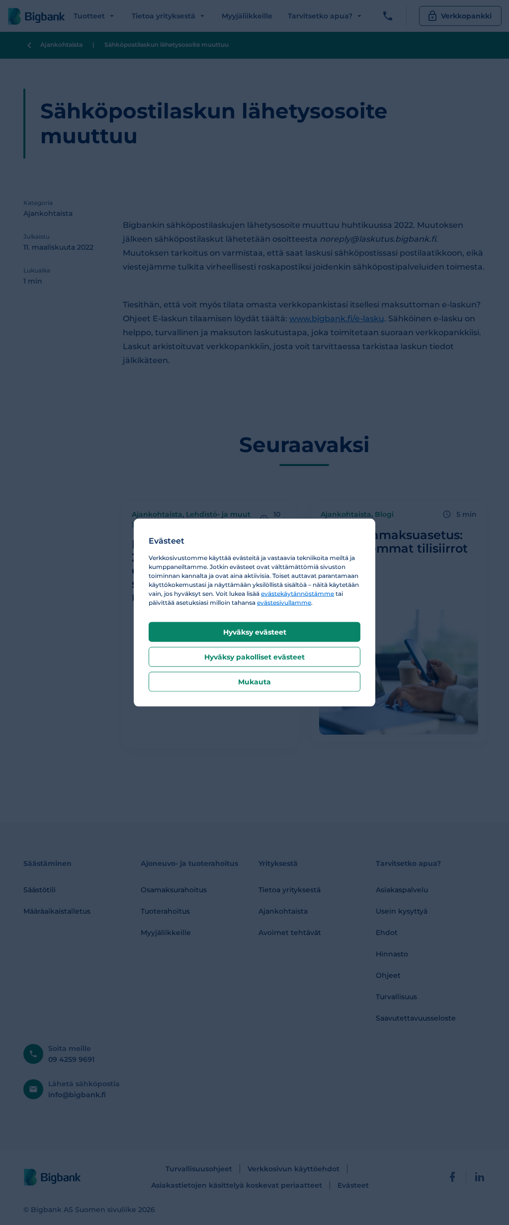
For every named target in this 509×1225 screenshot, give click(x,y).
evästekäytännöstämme (297, 593)
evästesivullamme (284, 602)
